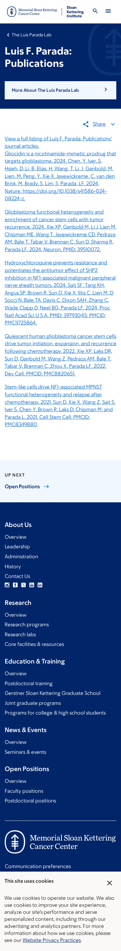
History (13, 566)
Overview (15, 537)
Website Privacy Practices (52, 940)
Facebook (15, 585)
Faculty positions (24, 791)
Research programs (27, 624)
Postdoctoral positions (30, 801)
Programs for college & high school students (55, 713)
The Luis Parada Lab (31, 34)
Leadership (17, 546)
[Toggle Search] (95, 12)
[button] (60, 90)
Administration (21, 556)
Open (22, 486)
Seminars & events (25, 752)
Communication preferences (38, 866)
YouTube (31, 585)
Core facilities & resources (34, 644)
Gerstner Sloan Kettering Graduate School (52, 693)
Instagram (7, 585)
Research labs (20, 634)
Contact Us (17, 576)
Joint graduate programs (33, 703)
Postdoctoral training (29, 683)
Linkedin (40, 585)
